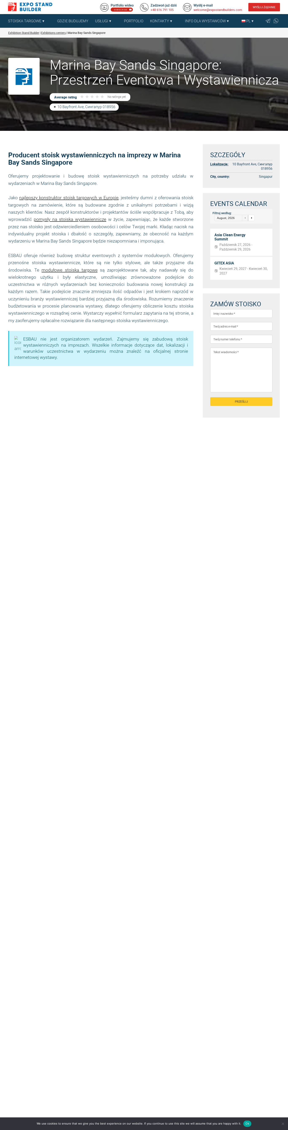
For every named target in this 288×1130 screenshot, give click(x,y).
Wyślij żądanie (264, 7)
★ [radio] (82, 96)
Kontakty (159, 21)
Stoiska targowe (24, 21)
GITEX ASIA (224, 263)
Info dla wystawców (205, 21)
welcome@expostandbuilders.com (218, 10)
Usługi (101, 21)
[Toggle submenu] (52, 21)
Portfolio (133, 21)
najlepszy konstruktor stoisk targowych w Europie (68, 197)
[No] (283, 1124)
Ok (247, 1123)
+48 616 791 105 (162, 10)
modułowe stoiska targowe (69, 270)
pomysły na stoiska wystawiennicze (70, 219)
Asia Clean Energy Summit (229, 237)
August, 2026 (226, 218)
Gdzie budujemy (72, 21)
